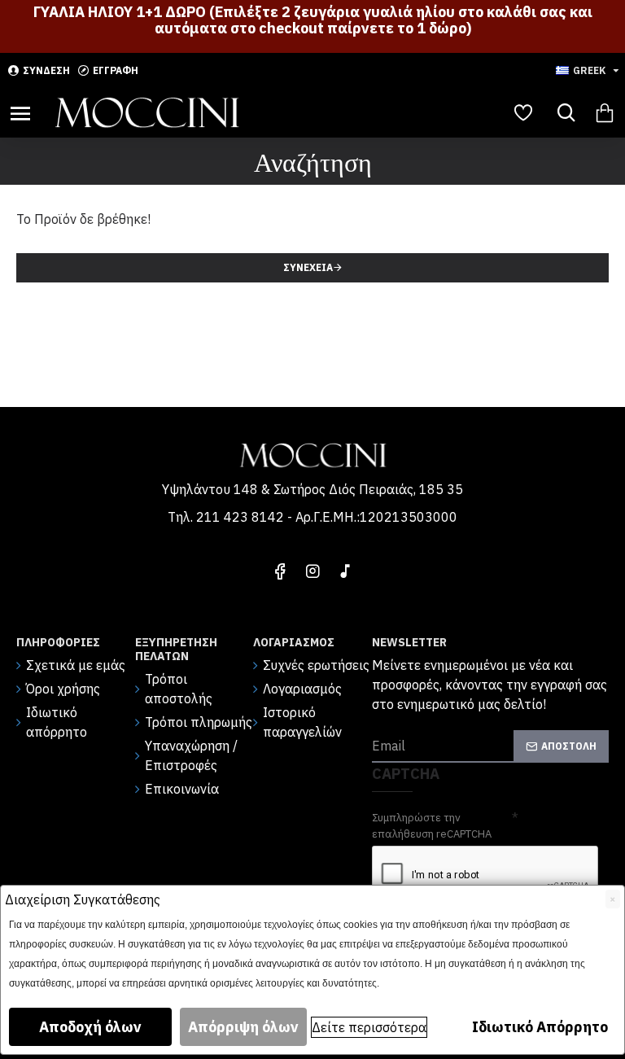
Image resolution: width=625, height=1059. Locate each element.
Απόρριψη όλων (243, 1026)
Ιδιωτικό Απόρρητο (540, 1026)
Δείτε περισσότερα (369, 1027)
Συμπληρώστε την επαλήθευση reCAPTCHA (432, 826)
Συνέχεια (308, 267)
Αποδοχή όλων (90, 1026)
